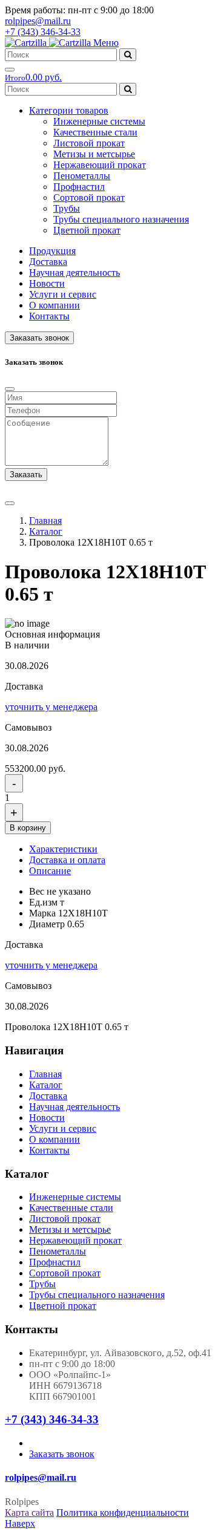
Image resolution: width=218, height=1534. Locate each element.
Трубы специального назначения (121, 219)
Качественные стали (95, 132)
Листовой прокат (89, 143)
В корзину (28, 827)
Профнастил (79, 186)
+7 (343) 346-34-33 (43, 32)
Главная (45, 520)
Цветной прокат (87, 230)
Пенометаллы (81, 176)
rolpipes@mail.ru (38, 21)
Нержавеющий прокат (99, 165)
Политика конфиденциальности (122, 1512)
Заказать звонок (39, 337)
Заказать (26, 474)
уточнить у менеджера (51, 707)
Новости (47, 283)
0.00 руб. (33, 77)
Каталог (45, 531)
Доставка (48, 261)
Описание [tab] (50, 871)
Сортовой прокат (89, 197)
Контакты (49, 316)
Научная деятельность (74, 272)
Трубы (66, 208)
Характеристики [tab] (63, 849)
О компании (54, 305)
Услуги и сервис (62, 294)
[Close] (10, 389)
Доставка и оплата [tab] (67, 860)
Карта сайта (29, 1512)
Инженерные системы (99, 121)
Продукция (52, 251)
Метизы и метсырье (94, 154)
